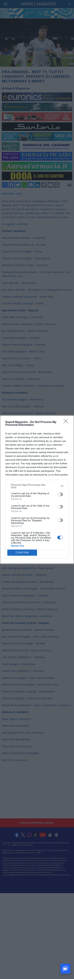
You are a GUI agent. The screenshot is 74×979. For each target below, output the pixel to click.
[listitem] (37, 486)
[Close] (67, 422)
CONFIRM (22, 552)
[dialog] (37, 489)
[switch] (60, 494)
